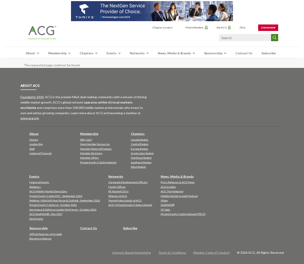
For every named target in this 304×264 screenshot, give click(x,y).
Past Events (36, 218)
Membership (57, 53)
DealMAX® (167, 205)
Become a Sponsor (40, 238)
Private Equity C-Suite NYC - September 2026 (55, 196)
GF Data (165, 209)
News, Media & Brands (174, 53)
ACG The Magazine (172, 191)
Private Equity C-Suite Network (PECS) (183, 214)
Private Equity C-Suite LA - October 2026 (53, 205)
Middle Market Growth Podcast (179, 196)
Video (164, 200)
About (30, 53)
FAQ (242, 27)
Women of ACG (117, 196)
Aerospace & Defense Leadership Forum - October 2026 (62, 209)
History (33, 139)
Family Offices (117, 187)
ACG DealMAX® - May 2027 (46, 214)
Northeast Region (141, 157)
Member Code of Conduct (211, 252)
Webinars (35, 187)
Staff (32, 148)
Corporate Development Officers (128, 182)
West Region (138, 167)
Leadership (36, 144)
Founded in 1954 (32, 97)
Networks (137, 53)
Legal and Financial (40, 153)
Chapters (86, 53)
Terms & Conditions (172, 252)
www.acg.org (29, 118)
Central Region (139, 144)
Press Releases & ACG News (178, 182)
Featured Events (39, 182)
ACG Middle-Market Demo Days (48, 191)
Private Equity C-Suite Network (98, 162)
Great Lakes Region (142, 153)
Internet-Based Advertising (131, 252)
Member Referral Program (96, 148)
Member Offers (89, 157)
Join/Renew (268, 27)
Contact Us (243, 53)
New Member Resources (95, 144)
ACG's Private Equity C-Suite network (130, 205)
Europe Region (139, 148)
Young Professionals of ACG (125, 200)
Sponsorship (213, 53)
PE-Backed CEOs (118, 191)
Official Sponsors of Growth (45, 234)
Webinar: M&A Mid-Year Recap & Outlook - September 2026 (64, 200)
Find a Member (195, 27)
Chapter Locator (162, 27)
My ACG (222, 27)
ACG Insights (168, 187)
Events (112, 53)
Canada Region (139, 139)
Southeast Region (141, 162)
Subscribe (268, 53)
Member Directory (91, 153)
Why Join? (86, 139)
